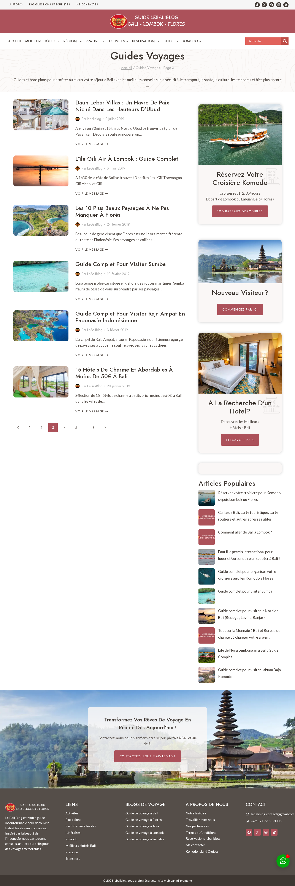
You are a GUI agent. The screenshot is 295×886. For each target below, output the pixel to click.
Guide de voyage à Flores (143, 820)
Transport (72, 858)
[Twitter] (264, 4)
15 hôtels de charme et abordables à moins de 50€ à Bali (124, 372)
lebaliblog (94, 118)
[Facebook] (271, 4)
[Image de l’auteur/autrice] (77, 119)
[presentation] (40, 114)
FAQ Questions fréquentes (49, 4)
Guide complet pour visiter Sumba (120, 264)
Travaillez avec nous (200, 820)
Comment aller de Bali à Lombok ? (245, 532)
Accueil (15, 41)
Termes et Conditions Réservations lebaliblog (203, 835)
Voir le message (91, 144)
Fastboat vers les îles (80, 826)
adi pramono (184, 880)
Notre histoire (196, 813)
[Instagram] (278, 4)
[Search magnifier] (285, 41)
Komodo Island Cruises (202, 851)
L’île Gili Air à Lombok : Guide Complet (126, 159)
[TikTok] (257, 4)
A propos (16, 4)
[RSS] (286, 4)
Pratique (71, 852)
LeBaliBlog (95, 168)
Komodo (71, 839)
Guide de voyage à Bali (141, 813)
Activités (71, 813)
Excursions (73, 820)
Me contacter (87, 4)
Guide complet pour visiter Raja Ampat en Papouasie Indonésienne (130, 316)
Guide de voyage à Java (142, 826)
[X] (257, 832)
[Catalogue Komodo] (240, 134)
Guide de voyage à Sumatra (144, 839)
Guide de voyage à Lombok (144, 833)
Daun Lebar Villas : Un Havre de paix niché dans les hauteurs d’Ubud (122, 105)
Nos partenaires (197, 826)
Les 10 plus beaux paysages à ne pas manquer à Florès (122, 211)
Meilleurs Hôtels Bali (80, 846)
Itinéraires (73, 833)
